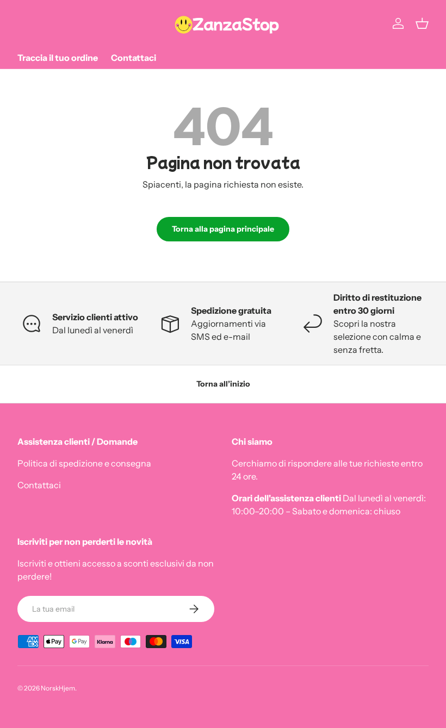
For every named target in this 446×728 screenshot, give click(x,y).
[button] (422, 23)
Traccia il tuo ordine (57, 57)
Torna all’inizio (223, 384)
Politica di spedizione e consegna (84, 463)
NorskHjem (58, 688)
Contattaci (133, 57)
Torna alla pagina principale (223, 229)
